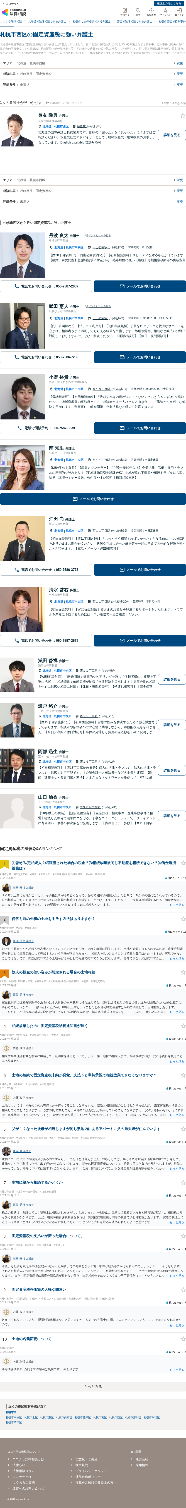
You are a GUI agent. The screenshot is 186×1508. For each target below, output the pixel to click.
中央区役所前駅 (90, 807)
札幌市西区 (61, 126)
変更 (180, 63)
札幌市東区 (47, 1417)
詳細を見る (172, 135)
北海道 (47, 126)
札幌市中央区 (74, 247)
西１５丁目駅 (89, 716)
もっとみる (93, 1386)
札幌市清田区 (14, 1422)
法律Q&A (18, 1465)
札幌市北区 (31, 1417)
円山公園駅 (100, 247)
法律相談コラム (23, 1471)
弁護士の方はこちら (169, 3)
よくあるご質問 (23, 1482)
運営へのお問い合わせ (28, 1488)
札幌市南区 (100, 1417)
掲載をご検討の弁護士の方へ (96, 1482)
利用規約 (81, 1465)
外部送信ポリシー (88, 1477)
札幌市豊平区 (83, 1417)
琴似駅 (82, 126)
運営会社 (142, 1459)
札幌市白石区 (64, 1417)
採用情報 (142, 1465)
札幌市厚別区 (133, 1417)
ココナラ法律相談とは (28, 1459)
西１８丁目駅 (102, 389)
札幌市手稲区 (152, 1417)
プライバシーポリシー (91, 1471)
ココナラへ (12, 3)
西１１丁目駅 (102, 460)
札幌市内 (11, 1412)
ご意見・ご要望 (86, 1459)
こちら (78, 103)
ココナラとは (22, 1477)
